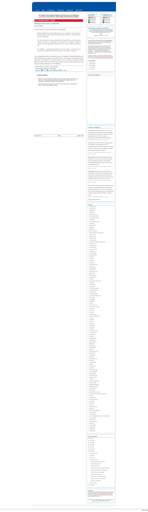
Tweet (38, 70)
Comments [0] (40, 68)
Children (91, 243)
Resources (70, 10)
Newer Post (38, 135)
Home (37, 10)
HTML (99, 35)
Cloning (91, 251)
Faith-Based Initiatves (94, 281)
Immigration (92, 314)
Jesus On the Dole (95, 465)
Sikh (90, 405)
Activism (91, 208)
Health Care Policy (93, 306)
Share (44, 70)
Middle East (92, 342)
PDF (103, 35)
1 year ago (106, 139)
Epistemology (92, 271)
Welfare (91, 429)
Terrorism (91, 414)
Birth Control (92, 231)
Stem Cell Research (94, 410)
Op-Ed (90, 368)
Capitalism (91, 238)
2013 (90, 442)
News (90, 356)
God (90, 303)
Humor (91, 310)
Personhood (92, 369)
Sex (90, 395)
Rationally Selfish (93, 380)
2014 (90, 440)
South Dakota (92, 406)
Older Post (80, 135)
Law (90, 329)
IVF (90, 321)
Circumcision (92, 249)
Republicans (92, 386)
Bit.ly (61, 70)
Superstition (92, 412)
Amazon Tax (92, 214)
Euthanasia (92, 275)
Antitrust (91, 223)
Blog (43, 10)
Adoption (91, 210)
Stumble (50, 70)
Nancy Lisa (91, 185)
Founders (91, 292)
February (93, 459)
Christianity (92, 245)
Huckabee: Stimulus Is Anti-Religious (99, 470)
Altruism (91, 212)
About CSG (79, 10)
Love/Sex (91, 334)
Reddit (56, 70)
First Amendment (93, 288)
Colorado (91, 253)
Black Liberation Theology (95, 232)
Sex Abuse (91, 397)
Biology (91, 229)
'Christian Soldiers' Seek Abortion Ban (95, 139)
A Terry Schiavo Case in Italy (97, 472)
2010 (90, 449)
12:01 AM (46, 66)
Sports (90, 408)
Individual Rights (93, 316)
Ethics (90, 273)
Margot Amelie (91, 157)
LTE (90, 336)
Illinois (90, 312)
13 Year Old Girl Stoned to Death (98, 476)
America (91, 219)
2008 (90, 485)
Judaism (91, 325)
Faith (90, 279)
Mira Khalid (91, 130)
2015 (90, 438)
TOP (147, 510)
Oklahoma (91, 366)
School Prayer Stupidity (96, 474)
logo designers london (100, 178)
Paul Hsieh (92, 69)
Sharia (90, 403)
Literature (91, 332)
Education (91, 268)
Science (91, 390)
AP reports (40, 29)
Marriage (91, 338)
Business (91, 236)
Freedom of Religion (94, 295)
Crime (90, 256)
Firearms (91, 286)
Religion (91, 382)
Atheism (91, 225)
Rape (90, 379)
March (92, 457)
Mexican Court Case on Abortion (46, 24)
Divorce (91, 266)
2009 (90, 451)
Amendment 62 (93, 218)
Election (91, 269)
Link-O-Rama (92, 330)
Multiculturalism (93, 351)
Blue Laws (91, 234)
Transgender (92, 421)
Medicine (91, 340)
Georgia (91, 299)
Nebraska (91, 353)
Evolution (91, 277)
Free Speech (92, 293)
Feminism (91, 284)
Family (90, 282)
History (91, 308)
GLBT (90, 301)
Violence (91, 427)
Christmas (91, 247)
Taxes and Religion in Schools (98, 461)
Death (90, 262)
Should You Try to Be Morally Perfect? (95, 196)
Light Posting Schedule (96, 463)
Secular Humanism (93, 392)
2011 (90, 447)
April (92, 455)
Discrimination (92, 264)
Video (90, 423)
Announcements (93, 221)
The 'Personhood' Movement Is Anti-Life (98, 416)
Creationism (92, 255)
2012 (90, 444)
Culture (91, 260)
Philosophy (92, 371)
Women (91, 430)
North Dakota (92, 358)
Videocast (91, 425)
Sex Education (92, 399)
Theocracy (91, 417)
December (93, 453)
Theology (91, 419)
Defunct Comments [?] (50, 68)
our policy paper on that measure (62, 58)
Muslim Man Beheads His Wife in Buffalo (100, 468)
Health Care (92, 305)
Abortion (56, 66)
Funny (90, 297)
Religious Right (93, 384)
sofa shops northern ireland (99, 159)
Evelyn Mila (91, 171)
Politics (91, 373)
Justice (91, 327)
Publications (51, 10)
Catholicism (92, 240)
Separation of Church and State (96, 393)
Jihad (90, 323)
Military (91, 343)
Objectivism (92, 362)
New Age (91, 355)
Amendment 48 (79, 56)
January (92, 482)
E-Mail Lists (60, 10)
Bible (90, 227)
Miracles (91, 345)
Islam (90, 319)
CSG (90, 258)
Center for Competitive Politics (96, 242)
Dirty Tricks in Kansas (96, 480)
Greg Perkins (92, 67)
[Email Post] (65, 70)
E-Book (106, 35)
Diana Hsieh (92, 61)
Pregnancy (91, 377)
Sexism (91, 401)
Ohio (90, 364)
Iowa (90, 318)
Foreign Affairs (92, 290)
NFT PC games (102, 189)
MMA (90, 349)
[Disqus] (59, 109)
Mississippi (92, 347)
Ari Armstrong (92, 63)
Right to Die (92, 388)
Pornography (92, 375)
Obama (91, 360)
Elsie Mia (90, 142)
